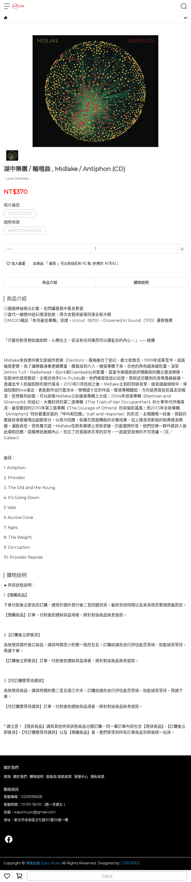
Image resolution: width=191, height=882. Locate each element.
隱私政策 (97, 776)
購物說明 (37, 776)
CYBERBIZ (130, 863)
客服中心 (81, 776)
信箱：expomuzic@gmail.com (29, 812)
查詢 (7, 776)
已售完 (107, 876)
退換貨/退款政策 (59, 776)
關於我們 (20, 776)
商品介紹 (49, 282)
